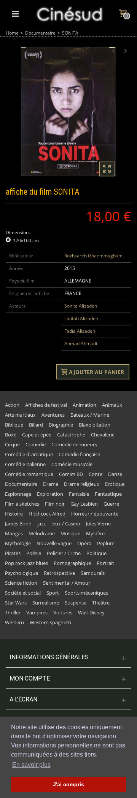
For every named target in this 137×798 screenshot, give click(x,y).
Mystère (95, 533)
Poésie (33, 553)
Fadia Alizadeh (79, 331)
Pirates (13, 553)
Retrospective (59, 573)
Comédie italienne (25, 464)
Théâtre (101, 602)
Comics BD (71, 474)
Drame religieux (81, 484)
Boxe (10, 434)
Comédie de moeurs (74, 444)
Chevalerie (103, 434)
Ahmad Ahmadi (80, 343)
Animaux (112, 404)
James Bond (18, 523)
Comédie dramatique (29, 454)
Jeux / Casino (65, 523)
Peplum (106, 543)
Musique (70, 533)
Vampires (37, 612)
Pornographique (72, 563)
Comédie (35, 444)
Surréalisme (45, 602)
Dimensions (19, 232)
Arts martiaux (20, 414)
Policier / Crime (64, 553)
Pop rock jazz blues (26, 563)
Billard (36, 424)
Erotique (114, 484)
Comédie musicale (71, 464)
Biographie (61, 424)
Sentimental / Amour (66, 582)
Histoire (14, 513)
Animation (84, 404)
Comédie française (79, 454)
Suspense (75, 602)
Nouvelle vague (54, 543)
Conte (95, 474)
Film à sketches (22, 503)
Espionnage (18, 493)
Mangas (14, 533)
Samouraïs (93, 573)
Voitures (62, 612)
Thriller (13, 612)
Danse (115, 474)
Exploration (50, 493)
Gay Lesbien (84, 503)
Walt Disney (91, 612)
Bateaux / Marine (89, 414)
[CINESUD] (69, 13)
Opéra (84, 543)
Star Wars (16, 602)
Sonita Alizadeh (80, 306)
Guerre (111, 503)
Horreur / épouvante (94, 513)
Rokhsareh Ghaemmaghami (94, 255)
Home (12, 33)
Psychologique (21, 573)
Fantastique (108, 493)
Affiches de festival (46, 404)
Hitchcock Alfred (47, 513)
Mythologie (18, 543)
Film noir (55, 503)
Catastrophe (71, 434)
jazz (41, 523)
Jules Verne (98, 523)
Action (12, 404)
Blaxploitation (94, 424)
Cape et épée (36, 434)
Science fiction (21, 582)
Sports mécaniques (86, 592)
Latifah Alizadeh (81, 318)
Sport (52, 592)
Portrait (105, 563)
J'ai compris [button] (68, 784)
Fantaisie (79, 493)
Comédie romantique (29, 474)
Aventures (53, 414)
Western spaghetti (50, 622)
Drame (50, 484)
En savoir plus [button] (31, 765)
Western (14, 622)
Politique (96, 553)
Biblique (14, 424)
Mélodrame (42, 533)
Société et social (23, 592)
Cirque (12, 444)
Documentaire (40, 33)
